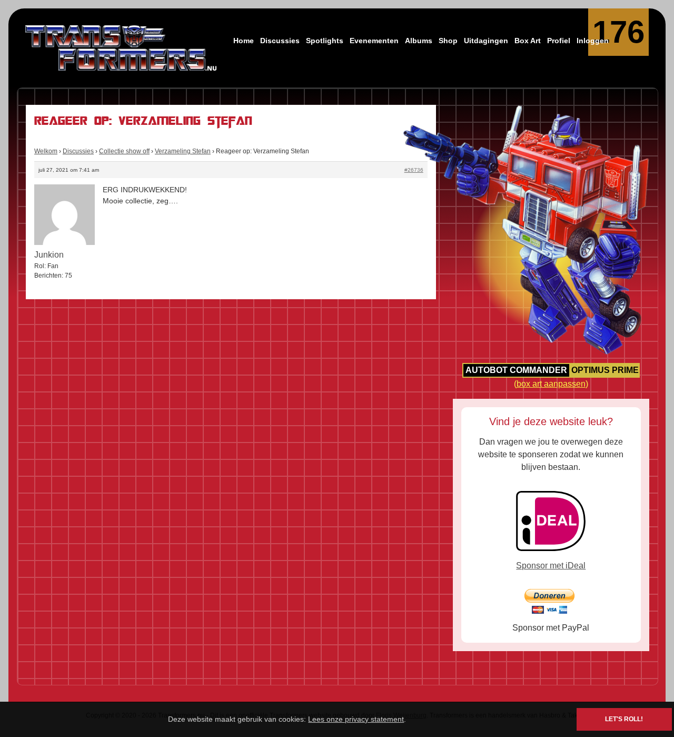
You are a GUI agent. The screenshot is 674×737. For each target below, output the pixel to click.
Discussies (280, 40)
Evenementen (374, 40)
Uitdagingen (486, 40)
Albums (418, 40)
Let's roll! (624, 719)
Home (243, 40)
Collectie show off (124, 151)
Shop (448, 40)
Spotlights (324, 40)
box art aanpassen (551, 384)
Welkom (45, 151)
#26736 (413, 170)
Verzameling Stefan (183, 151)
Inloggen (593, 40)
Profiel (558, 40)
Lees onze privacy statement (356, 719)
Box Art (527, 40)
